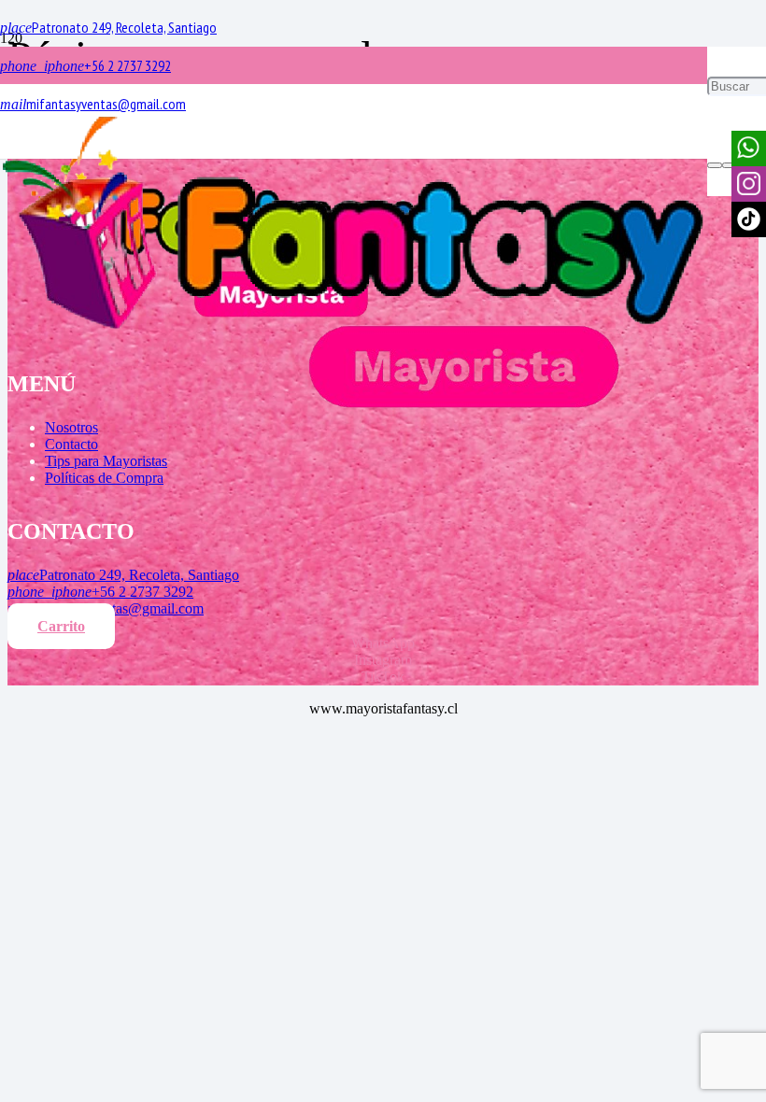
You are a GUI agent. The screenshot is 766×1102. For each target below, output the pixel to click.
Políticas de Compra (104, 478)
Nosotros (71, 427)
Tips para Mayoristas (106, 461)
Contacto (71, 444)
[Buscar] (714, 165)
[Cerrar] (729, 165)
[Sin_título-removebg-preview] (353, 412)
